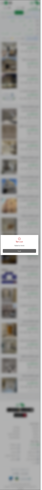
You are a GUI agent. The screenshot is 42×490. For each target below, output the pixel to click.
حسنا (19, 251)
